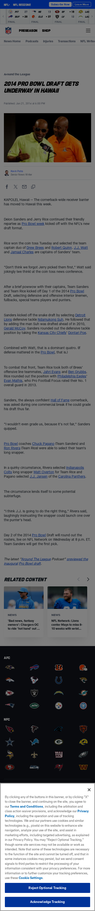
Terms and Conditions (26, 806)
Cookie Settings (31, 878)
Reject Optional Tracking (47, 888)
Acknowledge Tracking (47, 902)
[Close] (89, 789)
